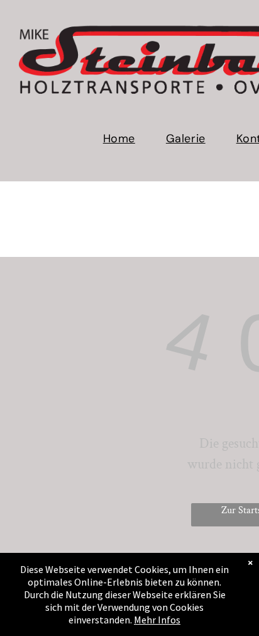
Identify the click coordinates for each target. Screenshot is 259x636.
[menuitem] (123, 138)
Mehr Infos (157, 619)
